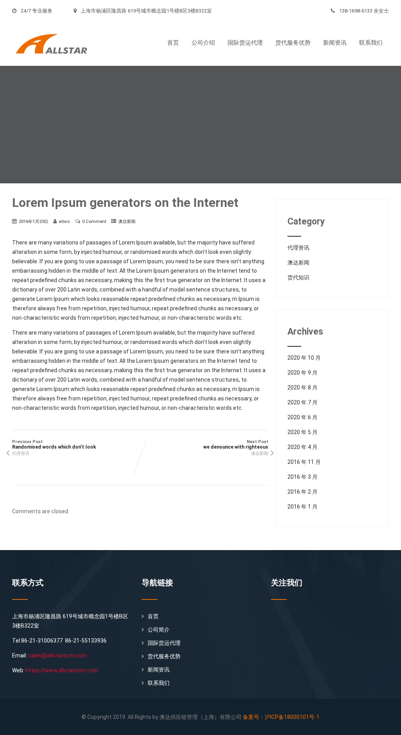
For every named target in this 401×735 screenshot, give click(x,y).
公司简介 (159, 629)
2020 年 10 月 (304, 358)
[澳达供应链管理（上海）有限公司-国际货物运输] (56, 25)
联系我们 (371, 43)
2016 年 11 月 (304, 462)
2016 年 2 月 (302, 492)
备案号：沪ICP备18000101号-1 (281, 717)
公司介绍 (203, 43)
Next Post (235, 444)
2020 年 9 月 (302, 372)
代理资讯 (20, 453)
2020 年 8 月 (302, 387)
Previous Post (54, 444)
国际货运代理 (245, 43)
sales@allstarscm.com (57, 655)
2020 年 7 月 (302, 402)
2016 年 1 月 (302, 506)
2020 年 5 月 (302, 432)
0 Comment (94, 221)
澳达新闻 (126, 221)
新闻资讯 (335, 43)
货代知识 (298, 277)
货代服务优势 (293, 43)
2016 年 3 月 (302, 477)
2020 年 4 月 (302, 447)
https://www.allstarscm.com (61, 670)
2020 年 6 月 (302, 417)
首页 (173, 43)
